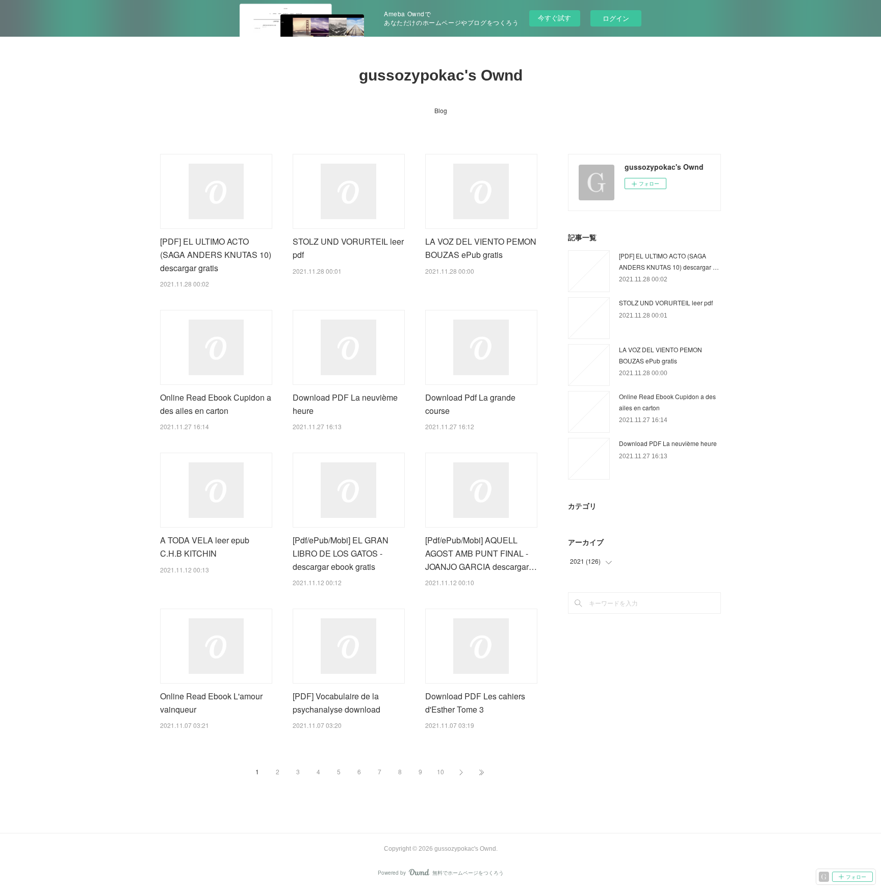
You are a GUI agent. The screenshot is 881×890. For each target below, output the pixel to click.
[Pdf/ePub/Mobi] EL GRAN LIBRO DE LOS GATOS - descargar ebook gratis (340, 553)
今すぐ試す (554, 17)
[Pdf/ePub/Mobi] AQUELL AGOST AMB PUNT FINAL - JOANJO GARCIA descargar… (481, 553)
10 (440, 771)
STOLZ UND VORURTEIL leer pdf (666, 302)
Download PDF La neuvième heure (668, 443)
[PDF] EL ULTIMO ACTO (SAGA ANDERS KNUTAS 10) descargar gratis (215, 254)
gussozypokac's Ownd (441, 75)
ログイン (616, 18)
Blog (440, 110)
